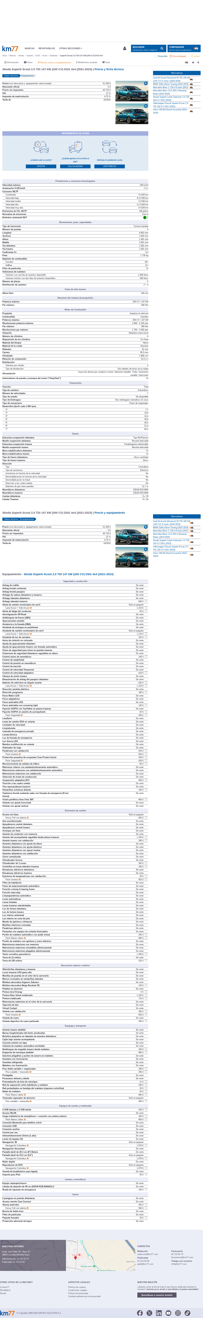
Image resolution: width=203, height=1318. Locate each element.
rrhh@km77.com (179, 1264)
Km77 (10, 48)
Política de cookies (77, 1287)
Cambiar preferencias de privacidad (84, 1296)
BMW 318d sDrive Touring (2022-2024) (170, 84)
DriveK (3, 1293)
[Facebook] (140, 1313)
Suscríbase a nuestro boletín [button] (157, 1295)
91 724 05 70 (23, 1259)
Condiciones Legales (77, 1290)
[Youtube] (168, 1313)
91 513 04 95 (19, 1262)
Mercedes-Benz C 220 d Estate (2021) (170, 87)
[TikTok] (187, 1313)
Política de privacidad (78, 1293)
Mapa (26, 1254)
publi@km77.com (145, 1264)
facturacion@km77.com (182, 1257)
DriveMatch (5, 1290)
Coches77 (4, 1287)
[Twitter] (149, 1313)
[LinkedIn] (159, 1313)
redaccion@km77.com (147, 1254)
